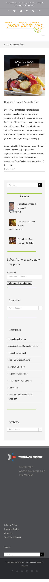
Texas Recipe (20, 161)
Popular (24, 196)
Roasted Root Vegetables (21, 102)
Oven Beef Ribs (25, 239)
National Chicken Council (19, 360)
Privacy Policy (10, 525)
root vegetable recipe (23, 157)
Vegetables (16, 150)
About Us (8, 533)
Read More (8, 169)
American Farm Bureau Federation (23, 346)
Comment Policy (11, 529)
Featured (35, 146)
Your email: (12, 272)
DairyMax (13, 387)
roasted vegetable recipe (25, 153)
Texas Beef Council (17, 353)
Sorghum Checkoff (16, 367)
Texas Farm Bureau (17, 339)
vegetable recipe (34, 161)
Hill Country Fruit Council (20, 380)
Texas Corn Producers (18, 373)
